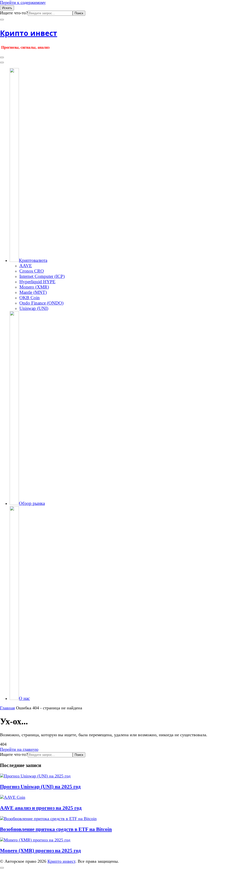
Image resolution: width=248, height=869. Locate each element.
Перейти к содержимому (23, 2)
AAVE (25, 265)
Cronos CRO (31, 271)
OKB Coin (29, 297)
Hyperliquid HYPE (37, 281)
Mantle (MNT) (33, 292)
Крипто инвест (28, 33)
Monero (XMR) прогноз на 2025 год (40, 850)
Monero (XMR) (34, 287)
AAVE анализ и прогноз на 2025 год (41, 808)
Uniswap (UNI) (33, 308)
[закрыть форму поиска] (2, 19)
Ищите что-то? (14, 12)
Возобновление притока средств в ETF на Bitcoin (56, 829)
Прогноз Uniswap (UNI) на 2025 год (40, 787)
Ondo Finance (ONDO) (41, 302)
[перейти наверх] (2, 868)
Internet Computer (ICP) (42, 276)
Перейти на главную (19, 749)
